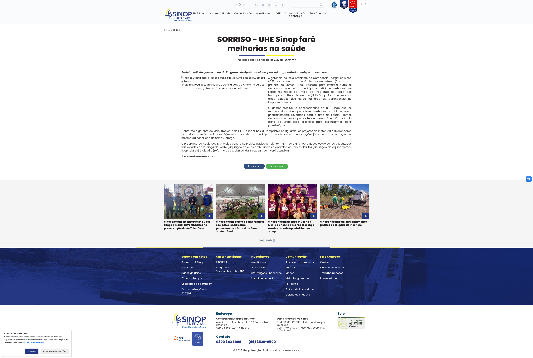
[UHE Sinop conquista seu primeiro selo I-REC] (343, 6)
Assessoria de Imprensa (300, 262)
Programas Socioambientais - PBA (230, 269)
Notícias (177, 30)
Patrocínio (292, 284)
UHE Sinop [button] (199, 13)
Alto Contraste (239, 4)
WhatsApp (278, 166)
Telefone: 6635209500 (256, 5)
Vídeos (290, 273)
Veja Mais (267, 240)
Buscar (321, 5)
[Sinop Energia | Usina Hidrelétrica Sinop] (178, 15)
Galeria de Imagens (298, 294)
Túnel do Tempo (191, 278)
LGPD (278, 13)
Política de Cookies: (34, 342)
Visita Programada (297, 278)
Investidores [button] (263, 13)
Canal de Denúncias (332, 267)
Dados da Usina (191, 273)
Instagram (269, 5)
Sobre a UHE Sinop (192, 262)
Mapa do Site (244, 4)
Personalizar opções (54, 351)
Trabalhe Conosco (331, 273)
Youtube (283, 5)
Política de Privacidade (300, 289)
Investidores (258, 262)
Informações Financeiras (266, 273)
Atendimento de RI (262, 278)
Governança (258, 267)
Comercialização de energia (194, 291)
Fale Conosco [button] (318, 13)
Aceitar (31, 351)
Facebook (256, 166)
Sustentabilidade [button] (219, 13)
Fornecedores (328, 278)
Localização (263, 5)
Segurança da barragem (196, 284)
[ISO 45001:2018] (334, 6)
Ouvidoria (326, 262)
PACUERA (221, 262)
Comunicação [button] (243, 13)
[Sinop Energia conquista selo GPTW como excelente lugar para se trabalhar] (352, 6)
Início (167, 30)
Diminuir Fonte (235, 4)
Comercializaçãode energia (295, 15)
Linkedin (276, 5)
